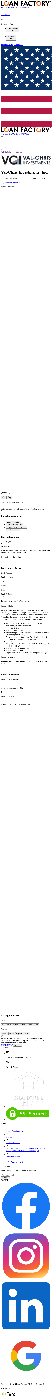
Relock (4, 586)
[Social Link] (26, 1230)
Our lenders (5, 147)
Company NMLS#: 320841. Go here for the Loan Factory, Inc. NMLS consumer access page (26, 1149)
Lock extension (7, 577)
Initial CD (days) (7, 696)
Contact (9, 1137)
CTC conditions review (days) (13, 688)
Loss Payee (5, 546)
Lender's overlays (8, 657)
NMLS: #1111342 (13, 1143)
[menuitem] (12, 29)
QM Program (6, 542)
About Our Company (14, 1131)
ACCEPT (17, 1045)
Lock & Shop (6, 594)
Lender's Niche (7, 606)
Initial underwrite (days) (10, 679)
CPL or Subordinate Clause (12, 557)
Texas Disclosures (13, 1156)
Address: (5, 178)
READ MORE (7, 1045)
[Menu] (2, 136)
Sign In (4, 45)
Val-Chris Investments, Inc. (12, 152)
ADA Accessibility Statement (17, 1162)
